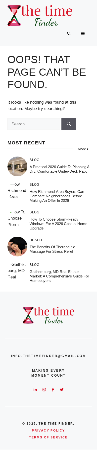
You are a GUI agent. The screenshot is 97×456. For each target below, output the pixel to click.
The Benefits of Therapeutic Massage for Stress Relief (52, 249)
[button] (69, 33)
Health (37, 240)
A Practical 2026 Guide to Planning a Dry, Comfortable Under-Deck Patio (59, 169)
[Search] (68, 124)
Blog (35, 159)
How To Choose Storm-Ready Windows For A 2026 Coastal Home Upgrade (58, 223)
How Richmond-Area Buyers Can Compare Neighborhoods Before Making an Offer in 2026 (57, 196)
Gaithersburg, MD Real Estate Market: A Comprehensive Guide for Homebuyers (59, 276)
